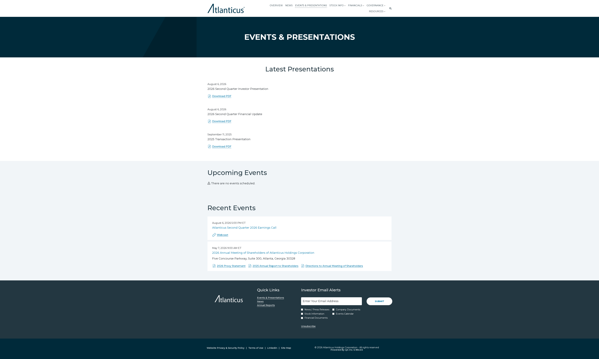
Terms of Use (255, 348)
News (265, 301)
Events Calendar (345, 314)
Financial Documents (316, 318)
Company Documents (348, 309)
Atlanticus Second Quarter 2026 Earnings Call (244, 227)
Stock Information (314, 314)
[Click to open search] (390, 8)
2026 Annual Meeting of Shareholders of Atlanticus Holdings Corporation (263, 253)
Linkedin (272, 348)
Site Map (286, 348)
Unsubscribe (308, 326)
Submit (379, 301)
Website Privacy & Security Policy (225, 348)
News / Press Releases (316, 309)
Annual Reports (270, 305)
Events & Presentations (275, 298)
